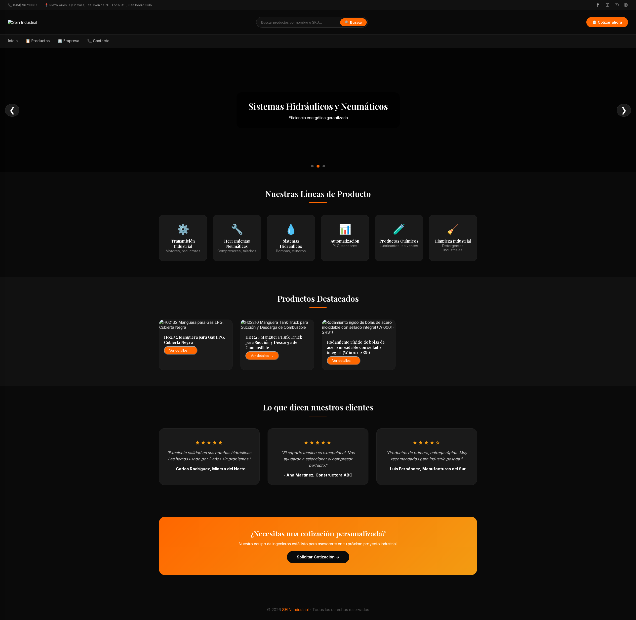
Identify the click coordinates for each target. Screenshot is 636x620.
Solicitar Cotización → (318, 556)
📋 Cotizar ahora (607, 22)
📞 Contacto (98, 40)
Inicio (13, 40)
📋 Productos (38, 40)
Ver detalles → (180, 350)
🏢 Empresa (68, 40)
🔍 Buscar (353, 22)
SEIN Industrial (295, 609)
